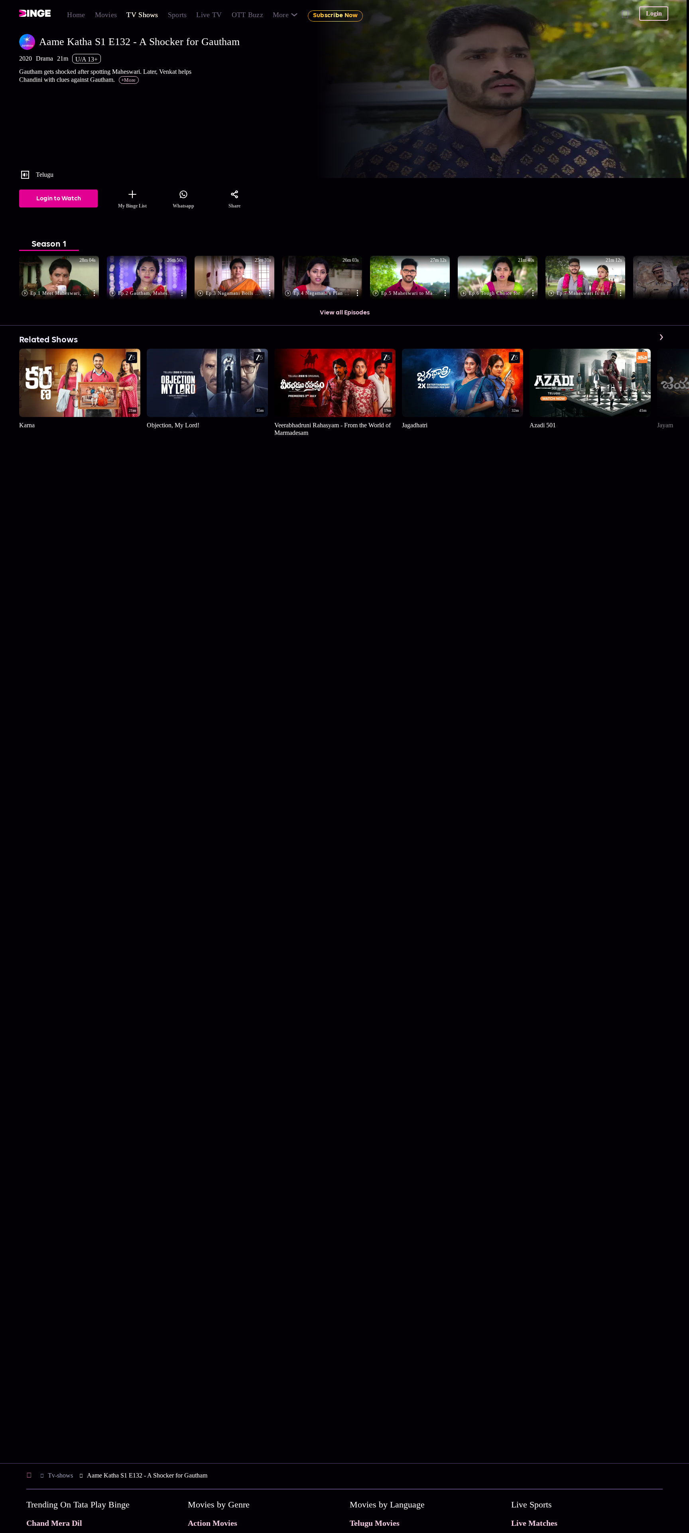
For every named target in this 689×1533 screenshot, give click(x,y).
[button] (63, 278)
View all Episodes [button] (345, 313)
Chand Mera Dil (54, 1523)
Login (654, 13)
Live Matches (534, 1523)
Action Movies (212, 1523)
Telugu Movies (375, 1523)
